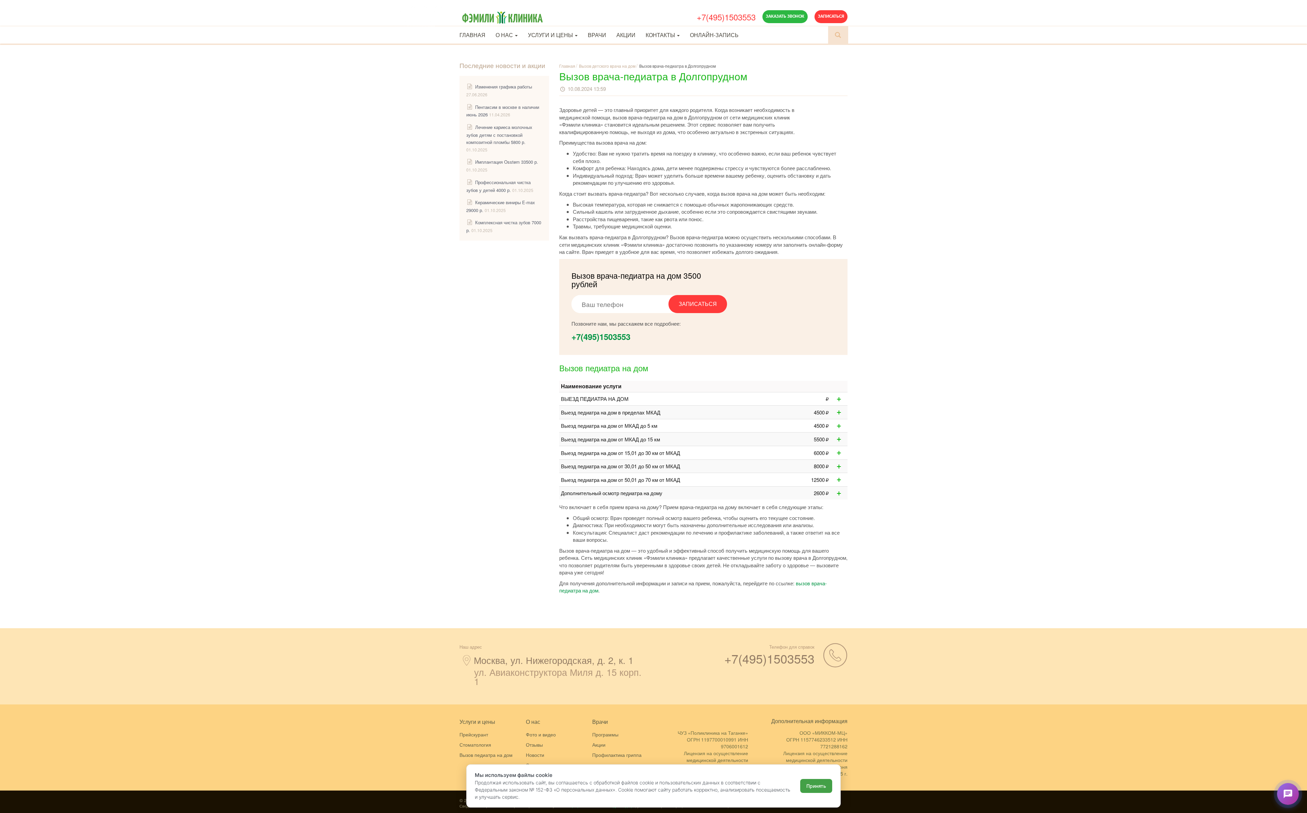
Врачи (597, 35)
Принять (816, 786)
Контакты (661, 35)
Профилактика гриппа (617, 754)
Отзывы (534, 744)
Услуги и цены (551, 35)
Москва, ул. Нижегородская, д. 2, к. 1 (553, 660)
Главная (472, 35)
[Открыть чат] (1288, 794)
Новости (535, 754)
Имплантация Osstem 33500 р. (506, 162)
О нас (505, 35)
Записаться (831, 16)
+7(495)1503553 (726, 17)
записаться (698, 304)
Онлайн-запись (714, 35)
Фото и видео (541, 734)
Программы (605, 734)
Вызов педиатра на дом (486, 754)
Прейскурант (473, 734)
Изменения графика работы (503, 86)
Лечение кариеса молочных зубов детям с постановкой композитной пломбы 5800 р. (499, 134)
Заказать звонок (785, 16)
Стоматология (475, 744)
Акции (625, 35)
